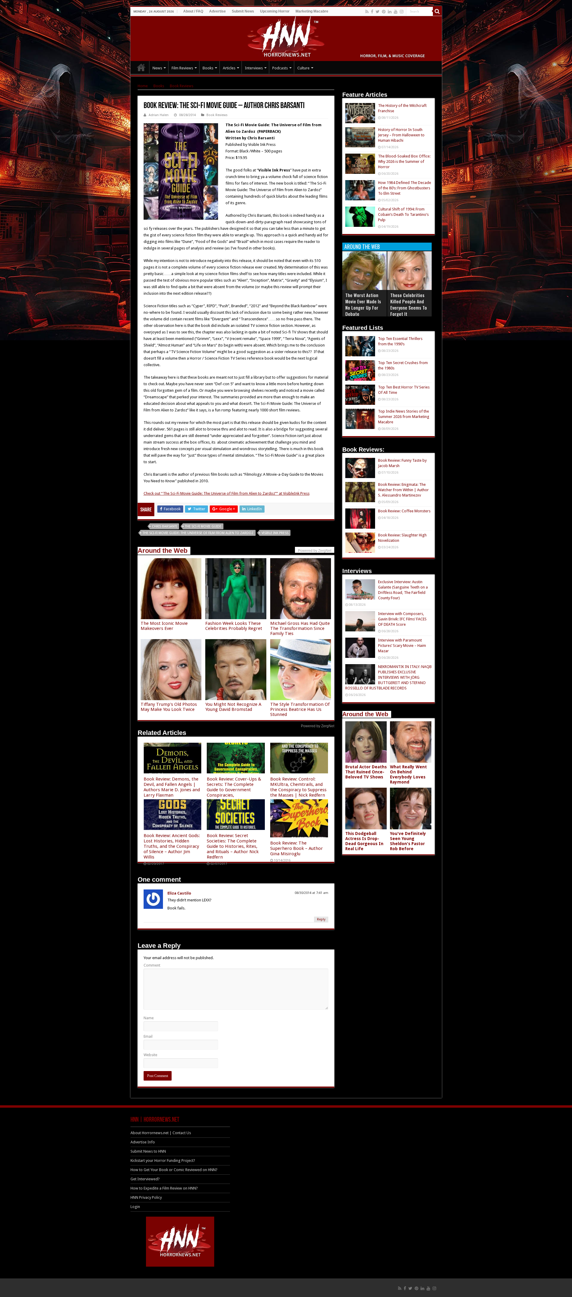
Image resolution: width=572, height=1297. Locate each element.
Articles (229, 68)
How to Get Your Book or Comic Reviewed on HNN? (173, 1170)
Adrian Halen (159, 115)
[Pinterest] (383, 11)
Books (208, 68)
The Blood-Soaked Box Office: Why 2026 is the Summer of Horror (404, 161)
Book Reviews (181, 86)
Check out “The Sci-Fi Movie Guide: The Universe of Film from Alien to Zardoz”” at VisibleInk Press (227, 493)
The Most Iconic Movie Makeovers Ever (164, 626)
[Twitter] (377, 11)
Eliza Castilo (179, 893)
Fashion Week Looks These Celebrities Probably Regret (233, 626)
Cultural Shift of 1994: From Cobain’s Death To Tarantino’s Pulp (403, 214)
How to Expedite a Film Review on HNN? (164, 1188)
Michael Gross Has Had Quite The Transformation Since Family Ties (300, 628)
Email (148, 1036)
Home (143, 86)
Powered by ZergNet (317, 726)
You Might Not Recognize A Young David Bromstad (233, 707)
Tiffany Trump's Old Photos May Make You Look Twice (169, 707)
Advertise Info (142, 1142)
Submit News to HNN (148, 1151)
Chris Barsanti (164, 526)
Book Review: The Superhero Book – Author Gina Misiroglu (296, 848)
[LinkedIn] (389, 11)
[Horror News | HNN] (286, 37)
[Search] (437, 11)
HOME (141, 67)
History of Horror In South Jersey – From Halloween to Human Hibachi (401, 135)
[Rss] (367, 11)
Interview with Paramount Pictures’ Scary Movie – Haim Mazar (402, 645)
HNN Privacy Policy (146, 1197)
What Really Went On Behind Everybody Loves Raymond (408, 774)
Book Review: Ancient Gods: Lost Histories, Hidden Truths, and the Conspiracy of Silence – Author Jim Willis (172, 846)
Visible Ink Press (275, 533)
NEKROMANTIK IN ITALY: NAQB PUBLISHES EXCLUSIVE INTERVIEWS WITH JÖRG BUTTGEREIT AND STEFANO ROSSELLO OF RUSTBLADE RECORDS (388, 677)
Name (149, 1018)
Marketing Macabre (312, 11)
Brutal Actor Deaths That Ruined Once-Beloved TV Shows (366, 771)
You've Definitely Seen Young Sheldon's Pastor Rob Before (408, 841)
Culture (303, 68)
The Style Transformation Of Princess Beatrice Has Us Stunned (299, 709)
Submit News (243, 11)
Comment (152, 965)
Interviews (254, 68)
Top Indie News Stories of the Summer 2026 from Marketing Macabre (403, 416)
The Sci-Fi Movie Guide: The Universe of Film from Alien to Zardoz (198, 533)
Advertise (217, 11)
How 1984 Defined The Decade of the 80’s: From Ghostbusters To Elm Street (404, 188)
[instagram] (401, 11)
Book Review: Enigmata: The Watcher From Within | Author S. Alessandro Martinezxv (403, 489)
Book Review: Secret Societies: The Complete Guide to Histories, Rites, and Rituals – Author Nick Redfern (233, 846)
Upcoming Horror (275, 11)
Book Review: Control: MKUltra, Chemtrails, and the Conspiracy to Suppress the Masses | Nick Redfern (298, 787)
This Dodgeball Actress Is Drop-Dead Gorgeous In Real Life (364, 841)
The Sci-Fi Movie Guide (203, 526)
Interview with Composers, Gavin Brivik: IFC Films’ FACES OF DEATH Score (402, 619)
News (157, 68)
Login (135, 1206)
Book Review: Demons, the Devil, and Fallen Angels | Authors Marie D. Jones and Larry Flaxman (172, 787)
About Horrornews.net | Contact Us (160, 1133)
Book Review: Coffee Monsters (404, 511)
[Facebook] (372, 11)
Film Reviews (182, 68)
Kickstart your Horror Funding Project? (162, 1160)
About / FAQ (193, 11)
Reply (321, 919)
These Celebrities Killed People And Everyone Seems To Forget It (408, 304)
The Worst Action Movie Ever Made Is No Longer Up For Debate (363, 304)
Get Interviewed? (145, 1179)
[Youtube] (395, 11)
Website (150, 1055)
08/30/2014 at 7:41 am (311, 893)
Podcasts (280, 68)
